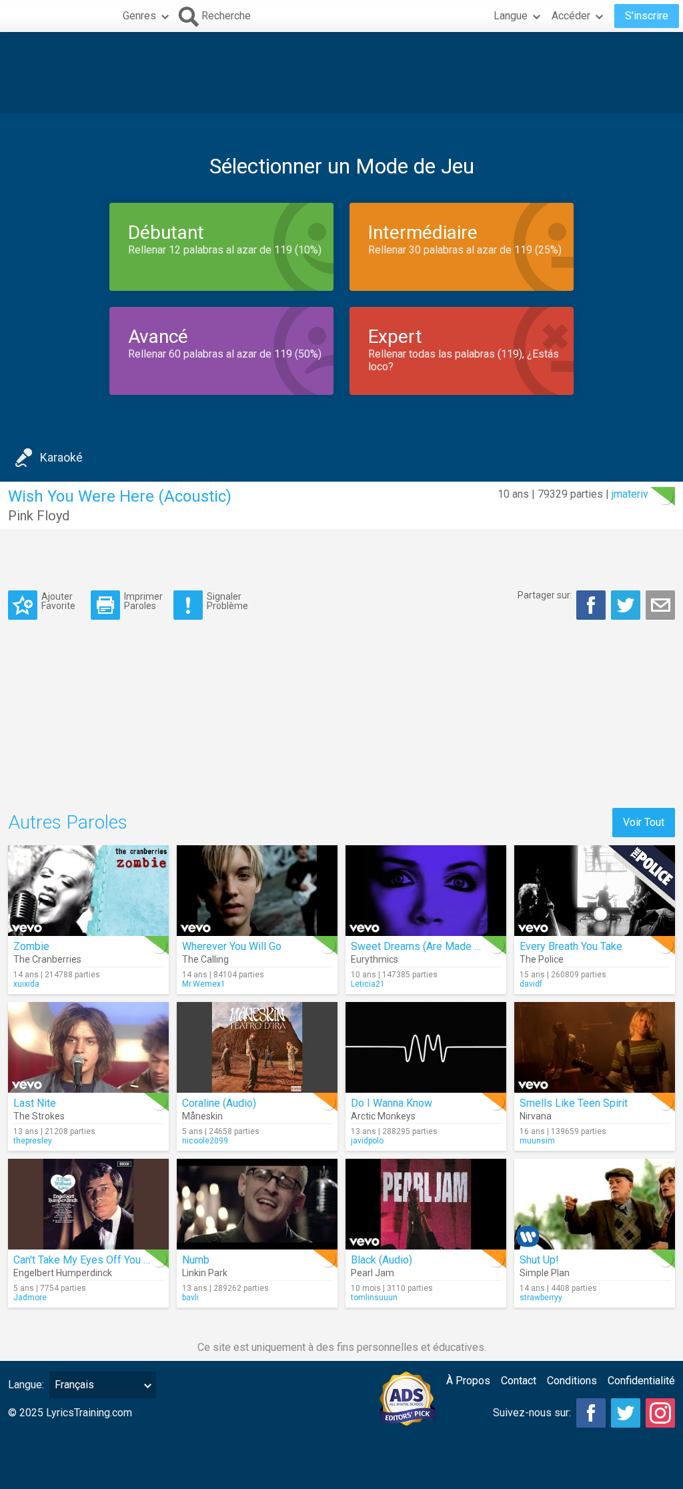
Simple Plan (545, 1273)
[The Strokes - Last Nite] (88, 1047)
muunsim (537, 1140)
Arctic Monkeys (383, 1116)
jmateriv (630, 494)
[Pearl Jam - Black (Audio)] (426, 1204)
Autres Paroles (67, 822)
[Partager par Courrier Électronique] (660, 605)
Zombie (31, 946)
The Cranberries (47, 959)
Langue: (26, 1384)
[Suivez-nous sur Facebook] (591, 1413)
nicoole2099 (205, 1140)
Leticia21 (368, 984)
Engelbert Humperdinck (62, 1273)
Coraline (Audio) (219, 1103)
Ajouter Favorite (58, 600)
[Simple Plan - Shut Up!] (594, 1204)
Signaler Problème (227, 600)
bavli (190, 1297)
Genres (139, 15)
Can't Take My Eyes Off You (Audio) (95, 1260)
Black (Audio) (381, 1260)
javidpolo (367, 1140)
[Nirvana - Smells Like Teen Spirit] (594, 1047)
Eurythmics (374, 959)
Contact (518, 1380)
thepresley (32, 1140)
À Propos (468, 1380)
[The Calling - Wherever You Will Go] (257, 890)
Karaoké (61, 457)
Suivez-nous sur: (532, 1412)
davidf (531, 984)
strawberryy (541, 1297)
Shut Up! (539, 1260)
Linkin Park (204, 1273)
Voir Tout (643, 822)
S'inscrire (646, 15)
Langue (511, 15)
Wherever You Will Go (231, 946)
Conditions (572, 1380)
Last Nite (34, 1103)
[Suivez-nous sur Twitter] (625, 1413)
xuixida (26, 984)
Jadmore (30, 1297)
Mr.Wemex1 (203, 984)
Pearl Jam (372, 1273)
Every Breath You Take (571, 946)
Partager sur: (545, 595)
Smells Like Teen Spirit (574, 1103)
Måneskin (202, 1116)
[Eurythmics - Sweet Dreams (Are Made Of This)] (426, 890)
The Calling (205, 959)
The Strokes (39, 1116)
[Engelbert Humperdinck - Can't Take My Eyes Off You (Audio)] (88, 1204)
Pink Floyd (38, 516)
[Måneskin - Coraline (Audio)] (257, 1047)
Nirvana (536, 1116)
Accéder (571, 15)
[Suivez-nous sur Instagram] (660, 1413)
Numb (195, 1260)
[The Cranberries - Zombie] (88, 890)
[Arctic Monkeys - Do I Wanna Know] (426, 1047)
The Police (542, 959)
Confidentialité (641, 1380)
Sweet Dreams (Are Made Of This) (431, 946)
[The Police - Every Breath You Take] (594, 890)
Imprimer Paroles (143, 600)
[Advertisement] (341, 73)
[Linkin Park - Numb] (257, 1204)
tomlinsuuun (374, 1297)
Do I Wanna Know (391, 1103)
